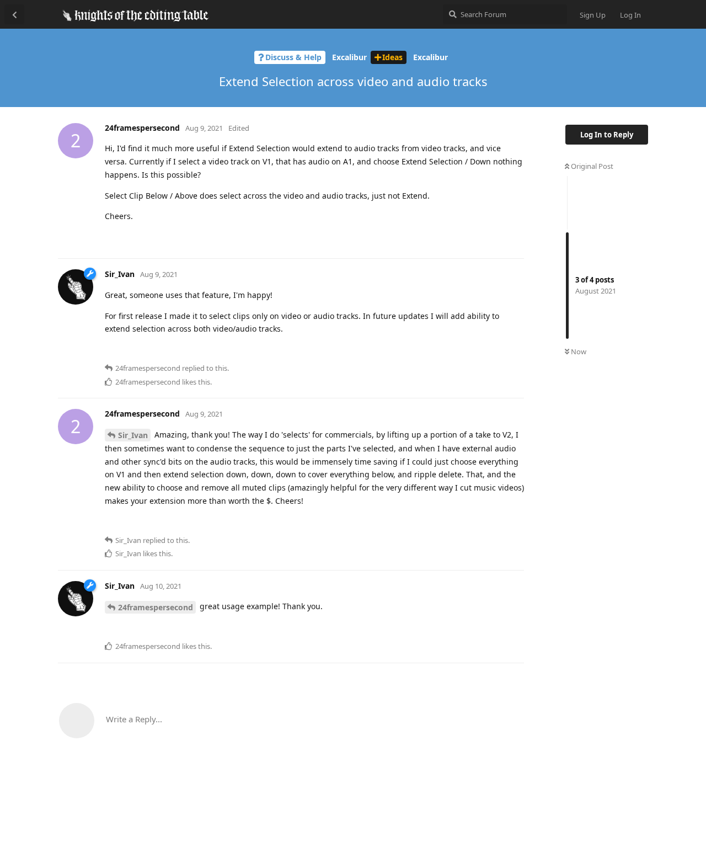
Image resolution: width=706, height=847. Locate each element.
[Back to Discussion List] (14, 14)
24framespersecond (155, 607)
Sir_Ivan (133, 435)
